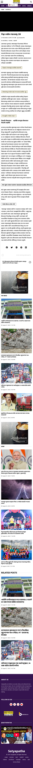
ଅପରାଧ (24, 759)
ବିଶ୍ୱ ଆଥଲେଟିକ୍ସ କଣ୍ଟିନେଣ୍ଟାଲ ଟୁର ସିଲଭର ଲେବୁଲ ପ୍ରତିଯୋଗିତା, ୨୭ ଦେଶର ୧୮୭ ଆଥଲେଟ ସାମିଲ (13, 532)
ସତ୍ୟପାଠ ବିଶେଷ (16, 762)
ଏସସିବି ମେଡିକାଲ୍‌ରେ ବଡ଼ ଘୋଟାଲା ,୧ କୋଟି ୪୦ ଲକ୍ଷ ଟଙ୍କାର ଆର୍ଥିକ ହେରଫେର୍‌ (15, 321)
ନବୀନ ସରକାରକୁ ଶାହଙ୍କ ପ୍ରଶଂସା (23, 255)
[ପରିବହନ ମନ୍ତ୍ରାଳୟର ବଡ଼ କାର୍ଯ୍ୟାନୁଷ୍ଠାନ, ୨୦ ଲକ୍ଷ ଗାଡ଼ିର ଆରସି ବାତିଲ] (16, 373)
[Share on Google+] (16, 247)
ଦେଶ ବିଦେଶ (4, 40)
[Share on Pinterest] (21, 247)
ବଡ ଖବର (10, 40)
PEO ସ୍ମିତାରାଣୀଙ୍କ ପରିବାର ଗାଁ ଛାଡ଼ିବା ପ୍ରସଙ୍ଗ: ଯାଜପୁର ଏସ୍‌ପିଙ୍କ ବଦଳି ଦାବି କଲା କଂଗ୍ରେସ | (14, 262)
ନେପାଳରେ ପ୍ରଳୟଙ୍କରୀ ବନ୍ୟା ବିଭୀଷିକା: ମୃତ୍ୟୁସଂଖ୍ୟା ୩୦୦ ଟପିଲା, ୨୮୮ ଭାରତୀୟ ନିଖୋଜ (15, 356)
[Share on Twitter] (11, 247)
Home (2, 6)
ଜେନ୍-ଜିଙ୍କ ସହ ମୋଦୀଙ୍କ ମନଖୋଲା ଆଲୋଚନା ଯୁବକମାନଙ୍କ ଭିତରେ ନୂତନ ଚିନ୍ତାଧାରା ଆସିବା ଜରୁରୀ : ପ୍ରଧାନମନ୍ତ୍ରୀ (15, 472)
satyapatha (22, 37)
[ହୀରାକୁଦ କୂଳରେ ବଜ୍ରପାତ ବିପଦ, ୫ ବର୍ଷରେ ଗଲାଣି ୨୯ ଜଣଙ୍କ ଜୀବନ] (16, 490)
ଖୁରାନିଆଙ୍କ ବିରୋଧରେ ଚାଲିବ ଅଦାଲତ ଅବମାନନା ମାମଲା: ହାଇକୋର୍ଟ (15, 414)
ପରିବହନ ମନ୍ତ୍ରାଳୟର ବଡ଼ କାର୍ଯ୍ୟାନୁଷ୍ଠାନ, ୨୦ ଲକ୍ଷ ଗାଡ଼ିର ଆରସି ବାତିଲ (16, 386)
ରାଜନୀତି (18, 6)
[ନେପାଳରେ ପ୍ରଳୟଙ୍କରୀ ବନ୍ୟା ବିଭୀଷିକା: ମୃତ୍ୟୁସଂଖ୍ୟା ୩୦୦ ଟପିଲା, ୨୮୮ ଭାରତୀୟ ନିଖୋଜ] (16, 341)
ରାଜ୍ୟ (17, 757)
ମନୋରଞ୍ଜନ (18, 759)
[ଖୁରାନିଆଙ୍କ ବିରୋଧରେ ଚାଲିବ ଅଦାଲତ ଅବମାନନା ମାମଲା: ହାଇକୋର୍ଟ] (16, 402)
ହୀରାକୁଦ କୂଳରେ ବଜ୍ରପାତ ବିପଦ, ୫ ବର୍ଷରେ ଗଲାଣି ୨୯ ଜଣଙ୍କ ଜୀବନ (15, 502)
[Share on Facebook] (7, 247)
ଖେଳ (29, 759)
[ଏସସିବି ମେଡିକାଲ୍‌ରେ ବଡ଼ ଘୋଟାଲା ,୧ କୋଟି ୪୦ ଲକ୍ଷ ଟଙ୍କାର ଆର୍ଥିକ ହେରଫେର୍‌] (16, 309)
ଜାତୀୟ (24, 6)
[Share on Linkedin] (26, 247)
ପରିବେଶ (29, 6)
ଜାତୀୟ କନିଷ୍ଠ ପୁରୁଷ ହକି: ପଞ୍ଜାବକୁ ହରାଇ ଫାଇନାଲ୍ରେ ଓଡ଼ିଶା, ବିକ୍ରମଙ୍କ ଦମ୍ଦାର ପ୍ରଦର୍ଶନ (16, 562)
